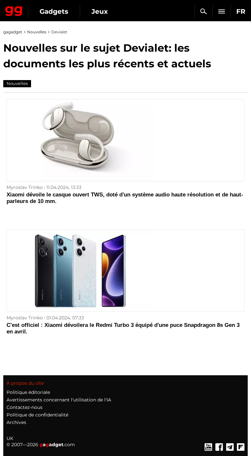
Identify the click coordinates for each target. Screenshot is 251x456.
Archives (16, 422)
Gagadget (14, 10)
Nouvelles (36, 31)
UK (10, 438)
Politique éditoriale (28, 392)
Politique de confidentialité (37, 415)
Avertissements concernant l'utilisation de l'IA (59, 400)
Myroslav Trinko (25, 187)
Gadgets (54, 11)
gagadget (12, 31)
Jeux (100, 11)
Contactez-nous (24, 407)
